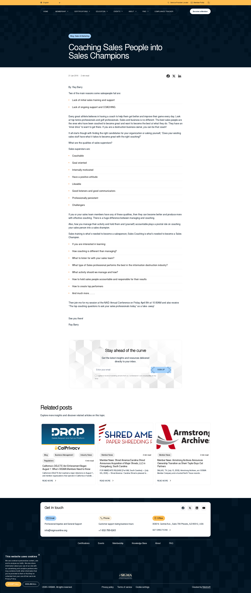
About (131, 11)
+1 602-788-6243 (107, 530)
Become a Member (200, 11)
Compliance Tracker (164, 11)
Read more (47, 481)
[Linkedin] (180, 76)
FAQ (171, 543)
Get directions (160, 530)
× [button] (39, 555)
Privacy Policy (10, 579)
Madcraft (206, 587)
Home (45, 11)
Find (144, 11)
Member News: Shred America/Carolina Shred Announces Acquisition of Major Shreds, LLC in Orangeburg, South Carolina (122, 463)
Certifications (81, 11)
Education (100, 11)
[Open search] (209, 3)
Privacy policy (108, 587)
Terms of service (124, 587)
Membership (60, 11)
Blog (72, 36)
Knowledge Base (139, 543)
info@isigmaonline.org (56, 530)
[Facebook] (168, 76)
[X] (174, 76)
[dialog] (22, 571)
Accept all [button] (13, 584)
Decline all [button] (30, 584)
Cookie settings (142, 587)
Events (117, 11)
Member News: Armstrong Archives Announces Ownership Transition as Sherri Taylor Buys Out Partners (180, 463)
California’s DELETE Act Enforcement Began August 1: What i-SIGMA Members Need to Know (66, 468)
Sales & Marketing (82, 36)
